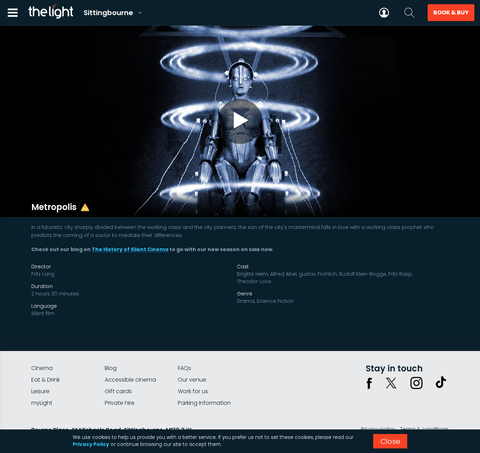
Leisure (40, 391)
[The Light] (50, 13)
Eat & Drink (45, 380)
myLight (41, 403)
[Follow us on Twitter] (391, 383)
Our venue (192, 380)
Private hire (120, 403)
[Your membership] (384, 12)
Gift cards (118, 391)
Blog (111, 368)
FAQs (184, 368)
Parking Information (204, 403)
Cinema (42, 368)
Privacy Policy (91, 444)
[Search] (409, 12)
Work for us (193, 391)
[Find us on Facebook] (369, 383)
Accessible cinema (130, 380)
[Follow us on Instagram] (416, 383)
